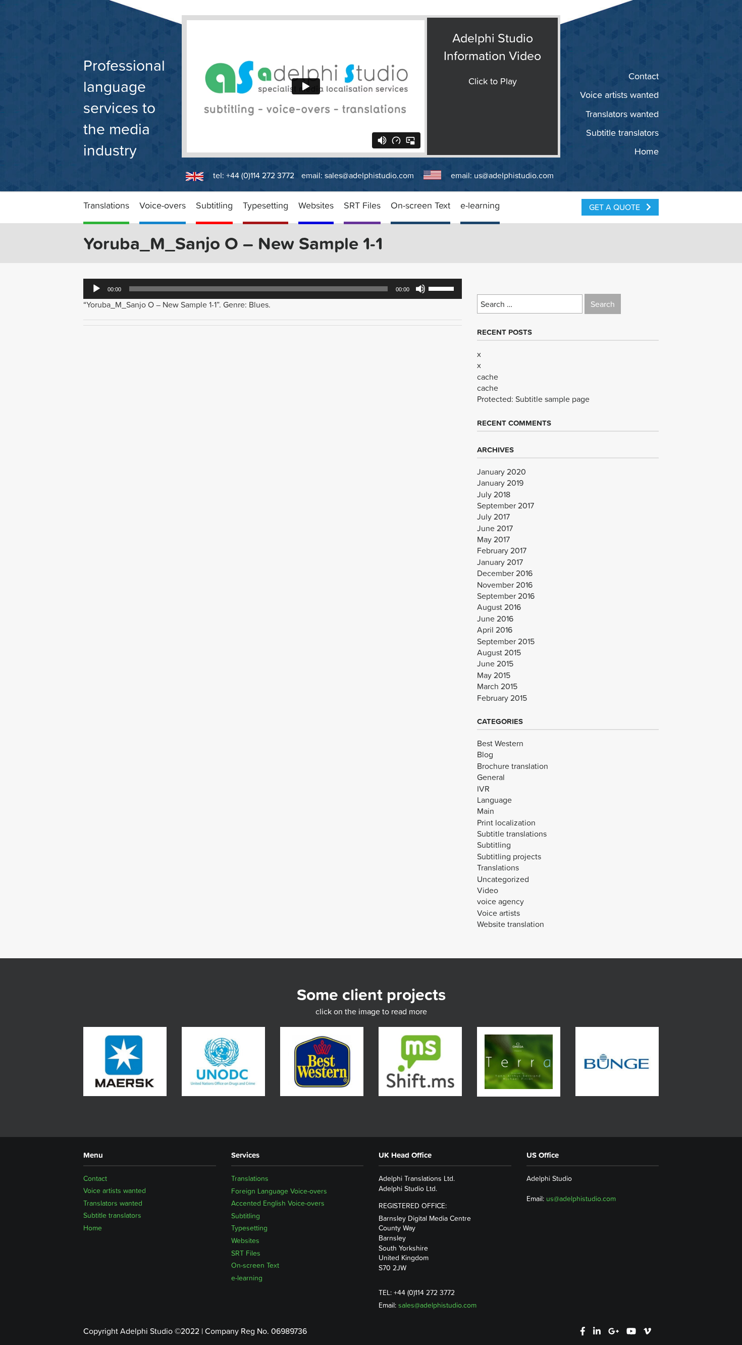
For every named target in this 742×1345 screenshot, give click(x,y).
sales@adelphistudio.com (369, 175)
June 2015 (495, 663)
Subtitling (214, 205)
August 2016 (499, 607)
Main (485, 811)
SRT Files (362, 205)
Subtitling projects (509, 856)
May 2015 (493, 675)
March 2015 (497, 686)
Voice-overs (162, 205)
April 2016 (494, 630)
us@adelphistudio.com (514, 175)
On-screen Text (420, 205)
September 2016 (506, 596)
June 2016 (495, 618)
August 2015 (499, 652)
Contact (643, 76)
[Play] (96, 289)
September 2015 (506, 641)
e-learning (480, 205)
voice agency (500, 901)
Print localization (506, 822)
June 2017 (495, 528)
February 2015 (502, 698)
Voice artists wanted (619, 94)
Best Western (500, 743)
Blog (485, 754)
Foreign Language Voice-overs (279, 1191)
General (491, 777)
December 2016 (505, 573)
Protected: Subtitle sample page (533, 399)
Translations (106, 205)
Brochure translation (512, 766)
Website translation (510, 924)
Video (487, 890)
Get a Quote (615, 207)
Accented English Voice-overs (278, 1203)
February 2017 (501, 550)
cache (487, 377)
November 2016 (505, 585)
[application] (272, 289)
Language (494, 800)
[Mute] (420, 289)
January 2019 (500, 483)
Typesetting (265, 205)
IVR (483, 789)
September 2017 (505, 505)
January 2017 (500, 562)
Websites (316, 205)
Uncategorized (503, 879)
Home (646, 151)
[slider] (443, 288)
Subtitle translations (512, 833)
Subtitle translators (622, 132)
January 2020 (501, 471)
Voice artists (498, 913)
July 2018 (493, 494)
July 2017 (493, 516)
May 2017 (493, 539)
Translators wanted (622, 113)
